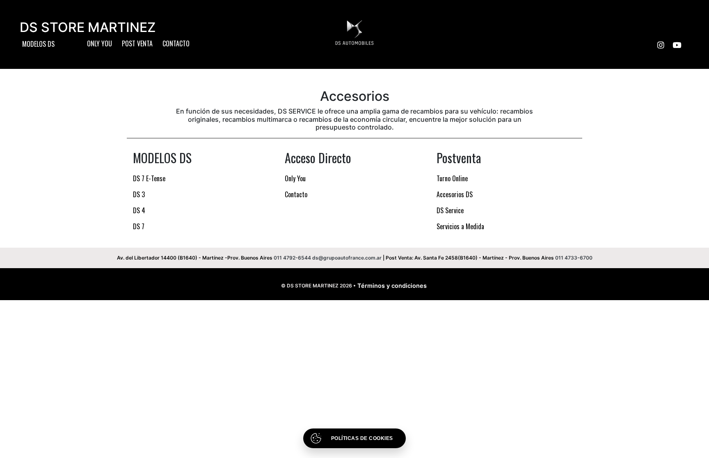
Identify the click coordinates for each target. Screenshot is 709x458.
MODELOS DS (38, 44)
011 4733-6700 (573, 258)
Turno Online (452, 178)
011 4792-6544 (292, 258)
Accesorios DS (455, 194)
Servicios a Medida (460, 226)
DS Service (450, 210)
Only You (99, 43)
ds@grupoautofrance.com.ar (347, 258)
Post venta (137, 43)
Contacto (176, 43)
